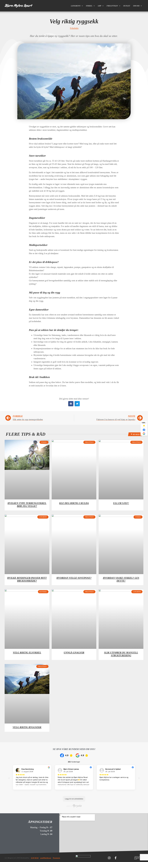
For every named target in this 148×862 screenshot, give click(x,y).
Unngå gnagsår (74, 652)
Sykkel (89, 6)
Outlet (126, 6)
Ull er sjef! (121, 503)
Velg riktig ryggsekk (27, 727)
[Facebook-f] (115, 858)
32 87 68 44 (35, 858)
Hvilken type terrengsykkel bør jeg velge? (27, 504)
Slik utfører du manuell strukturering (121, 654)
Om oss (136, 6)
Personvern (56, 858)
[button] (70, 403)
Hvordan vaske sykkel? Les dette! (121, 579)
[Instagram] (109, 858)
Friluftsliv (112, 6)
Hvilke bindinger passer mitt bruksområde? (27, 579)
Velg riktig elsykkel (27, 652)
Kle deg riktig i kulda (74, 503)
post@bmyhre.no (45, 858)
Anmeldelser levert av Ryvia (74, 805)
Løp (99, 6)
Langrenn (75, 6)
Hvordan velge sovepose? (73, 577)
